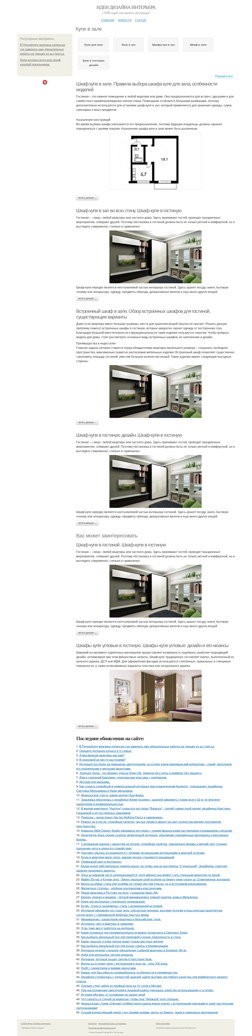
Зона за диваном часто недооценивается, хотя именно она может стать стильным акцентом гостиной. (150, 875)
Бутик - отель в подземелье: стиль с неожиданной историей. (122, 906)
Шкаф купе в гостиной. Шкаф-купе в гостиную (121, 545)
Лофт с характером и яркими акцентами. (109, 968)
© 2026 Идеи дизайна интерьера (36, 1023)
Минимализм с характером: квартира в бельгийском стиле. (121, 919)
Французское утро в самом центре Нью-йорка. (112, 795)
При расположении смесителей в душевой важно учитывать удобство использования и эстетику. (147, 990)
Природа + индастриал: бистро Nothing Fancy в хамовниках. (122, 817)
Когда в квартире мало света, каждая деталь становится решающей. (128, 857)
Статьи (140, 19)
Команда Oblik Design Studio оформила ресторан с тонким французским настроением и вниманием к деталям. (157, 830)
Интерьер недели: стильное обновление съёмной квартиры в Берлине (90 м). (134, 950)
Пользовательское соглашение (112, 1023)
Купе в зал (128, 44)
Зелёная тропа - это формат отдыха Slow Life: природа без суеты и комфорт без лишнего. (140, 773)
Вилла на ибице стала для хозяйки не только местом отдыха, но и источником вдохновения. (144, 884)
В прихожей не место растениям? (102, 760)
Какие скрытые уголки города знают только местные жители (122, 941)
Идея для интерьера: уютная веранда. (107, 955)
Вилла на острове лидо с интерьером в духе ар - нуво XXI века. (124, 963)
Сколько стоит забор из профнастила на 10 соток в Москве (121, 986)
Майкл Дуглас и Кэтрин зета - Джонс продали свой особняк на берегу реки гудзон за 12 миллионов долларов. (155, 879)
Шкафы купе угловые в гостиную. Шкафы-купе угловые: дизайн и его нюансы (152, 645)
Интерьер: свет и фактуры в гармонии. (107, 924)
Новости (125, 19)
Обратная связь (163, 1023)
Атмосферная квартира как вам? (102, 755)
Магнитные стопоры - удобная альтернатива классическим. (121, 888)
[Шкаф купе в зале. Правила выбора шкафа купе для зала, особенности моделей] (155, 161)
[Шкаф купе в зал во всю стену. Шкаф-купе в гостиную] (155, 256)
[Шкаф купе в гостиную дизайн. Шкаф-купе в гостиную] (155, 481)
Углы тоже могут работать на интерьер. (108, 928)
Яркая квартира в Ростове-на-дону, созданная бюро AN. (119, 892)
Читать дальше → (87, 197)
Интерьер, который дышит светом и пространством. (116, 959)
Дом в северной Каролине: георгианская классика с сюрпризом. (123, 777)
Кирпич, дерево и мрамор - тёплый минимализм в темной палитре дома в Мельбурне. (140, 897)
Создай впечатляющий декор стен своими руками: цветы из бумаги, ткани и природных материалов (149, 1012)
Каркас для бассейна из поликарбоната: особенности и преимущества (129, 972)
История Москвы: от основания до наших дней (113, 994)
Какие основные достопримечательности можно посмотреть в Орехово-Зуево (134, 932)
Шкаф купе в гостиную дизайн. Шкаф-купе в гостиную (129, 435)
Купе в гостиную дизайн (93, 63)
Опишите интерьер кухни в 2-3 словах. (105, 751)
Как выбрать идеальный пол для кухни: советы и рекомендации (124, 946)
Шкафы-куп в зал (163, 44)
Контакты (92, 1023)
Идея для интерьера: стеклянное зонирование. (113, 901)
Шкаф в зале (198, 44)
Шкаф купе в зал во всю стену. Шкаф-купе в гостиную (129, 210)
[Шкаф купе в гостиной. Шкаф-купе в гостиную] (155, 591)
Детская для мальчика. (94, 782)
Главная (108, 19)
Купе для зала (93, 44)
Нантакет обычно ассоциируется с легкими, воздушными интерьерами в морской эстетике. (143, 853)
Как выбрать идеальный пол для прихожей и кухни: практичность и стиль (131, 937)
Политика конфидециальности (102, 1028)
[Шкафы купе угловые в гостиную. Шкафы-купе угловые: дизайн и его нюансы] (155, 696)
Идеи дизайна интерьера (126, 7)
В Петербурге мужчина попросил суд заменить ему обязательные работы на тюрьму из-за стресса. (42, 49)
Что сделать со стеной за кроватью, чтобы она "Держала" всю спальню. (130, 999)
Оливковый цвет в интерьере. (101, 861)
